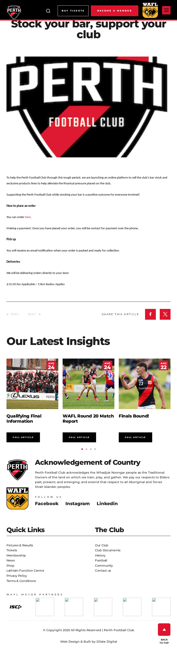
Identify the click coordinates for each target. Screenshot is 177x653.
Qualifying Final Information (23, 418)
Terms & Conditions (21, 581)
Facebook (46, 503)
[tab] (82, 449)
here (28, 217)
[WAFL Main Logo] (150, 10)
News (10, 560)
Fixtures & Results (19, 545)
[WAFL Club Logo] (14, 12)
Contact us (103, 570)
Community (104, 566)
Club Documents (107, 550)
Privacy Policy (16, 576)
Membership (16, 555)
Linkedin (107, 503)
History (100, 555)
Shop (10, 566)
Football (101, 560)
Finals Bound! (134, 416)
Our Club (101, 545)
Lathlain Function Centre (25, 570)
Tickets (11, 550)
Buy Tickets (73, 10)
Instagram (77, 503)
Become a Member (114, 10)
